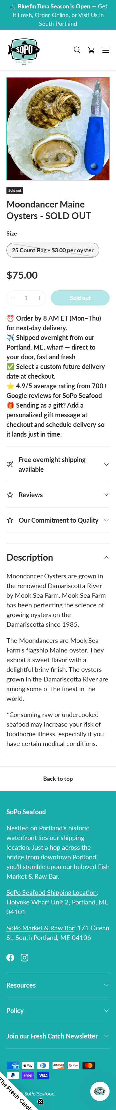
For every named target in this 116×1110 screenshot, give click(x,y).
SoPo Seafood (39, 1093)
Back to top (58, 778)
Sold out (80, 297)
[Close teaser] (40, 1101)
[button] (91, 50)
